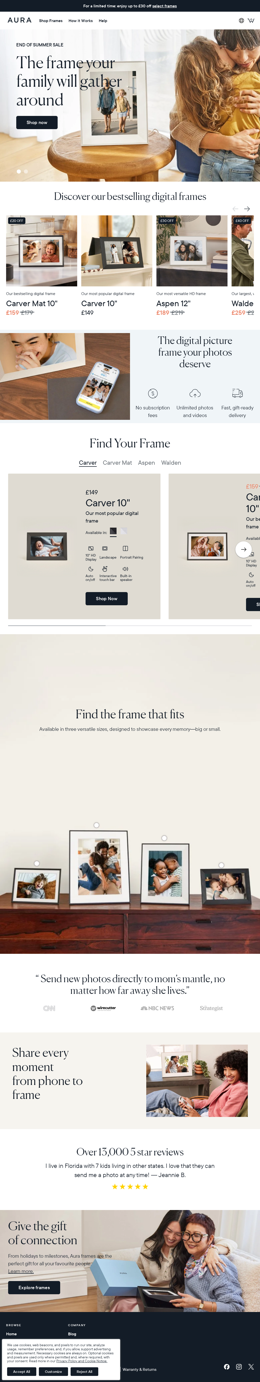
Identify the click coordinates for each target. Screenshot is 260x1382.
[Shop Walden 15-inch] (96, 825)
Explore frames (34, 1287)
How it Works (81, 21)
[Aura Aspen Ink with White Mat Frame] (192, 250)
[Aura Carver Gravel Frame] (116, 250)
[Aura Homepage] (19, 20)
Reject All (84, 1371)
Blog (72, 1333)
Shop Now (106, 598)
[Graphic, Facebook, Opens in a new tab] (228, 1367)
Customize (53, 1371)
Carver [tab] (88, 462)
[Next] (243, 549)
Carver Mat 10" (32, 303)
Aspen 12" (173, 303)
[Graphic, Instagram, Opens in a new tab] (240, 1367)
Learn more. (21, 1271)
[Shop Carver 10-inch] (221, 865)
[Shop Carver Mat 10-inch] (36, 863)
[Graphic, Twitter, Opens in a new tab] (251, 1367)
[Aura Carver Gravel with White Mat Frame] (41, 250)
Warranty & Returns (139, 1369)
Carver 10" (99, 303)
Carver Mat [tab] (117, 462)
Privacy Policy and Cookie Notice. (81, 1361)
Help (103, 21)
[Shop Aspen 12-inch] (164, 838)
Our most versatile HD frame (181, 293)
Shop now (37, 122)
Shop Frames (50, 21)
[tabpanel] (84, 546)
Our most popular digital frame (108, 293)
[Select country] (241, 20)
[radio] (113, 532)
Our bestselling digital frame (30, 293)
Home (11, 1333)
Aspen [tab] (146, 462)
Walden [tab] (171, 462)
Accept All (21, 1371)
